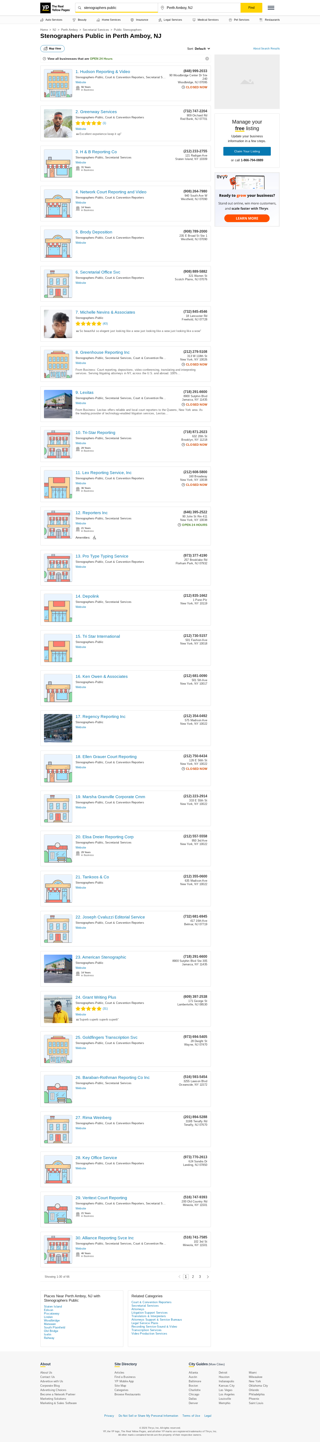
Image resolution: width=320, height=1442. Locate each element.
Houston (224, 1377)
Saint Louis (256, 1403)
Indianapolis (226, 1381)
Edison (48, 1310)
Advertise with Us (51, 1381)
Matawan (50, 1324)
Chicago (194, 1394)
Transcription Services (146, 1330)
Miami (253, 1372)
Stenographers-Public (89, 77)
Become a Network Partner (57, 1394)
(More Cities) (217, 1364)
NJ (54, 29)
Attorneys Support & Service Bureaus (156, 1319)
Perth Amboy (69, 29)
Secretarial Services (96, 29)
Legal (207, 1415)
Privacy (109, 1415)
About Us (46, 1372)
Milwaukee (256, 1377)
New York (255, 1381)
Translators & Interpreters (148, 1316)
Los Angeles (227, 1394)
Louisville (225, 1398)
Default (200, 48)
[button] (271, 8)
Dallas (193, 1398)
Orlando (254, 1390)
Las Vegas (225, 1390)
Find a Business (125, 1377)
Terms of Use (191, 1415)
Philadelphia (256, 1394)
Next (206, 1276)
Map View (55, 48)
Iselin (47, 1334)
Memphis (225, 1403)
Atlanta (193, 1372)
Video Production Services (149, 1333)
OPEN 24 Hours (101, 58)
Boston (193, 1385)
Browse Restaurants (128, 1394)
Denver (193, 1403)
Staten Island (53, 1306)
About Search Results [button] (266, 48)
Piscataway (51, 1313)
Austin (193, 1377)
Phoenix (254, 1398)
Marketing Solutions (53, 1398)
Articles (120, 1372)
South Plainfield (54, 1327)
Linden (48, 1317)
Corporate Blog (50, 1385)
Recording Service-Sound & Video (154, 1326)
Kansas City (227, 1385)
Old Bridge (51, 1331)
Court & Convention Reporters (124, 77)
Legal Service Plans (144, 1323)
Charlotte (194, 1390)
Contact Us (47, 1377)
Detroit (223, 1372)
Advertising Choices (53, 1390)
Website (81, 82)
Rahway (49, 1338)
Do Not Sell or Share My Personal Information (148, 1415)
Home (44, 29)
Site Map (120, 1385)
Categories (121, 1390)
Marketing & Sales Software (58, 1403)
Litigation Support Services (149, 1312)
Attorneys (138, 1309)
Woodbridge (52, 1320)
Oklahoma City (258, 1385)
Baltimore (195, 1381)
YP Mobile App (124, 1381)
